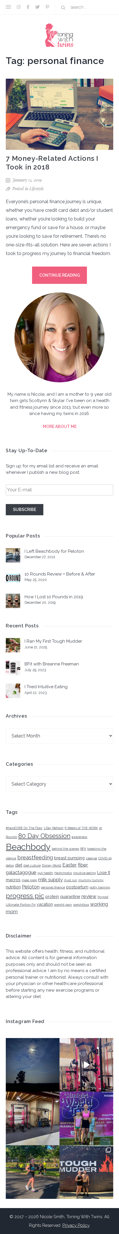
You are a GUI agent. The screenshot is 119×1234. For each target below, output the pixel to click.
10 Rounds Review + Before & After (60, 574)
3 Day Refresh (54, 828)
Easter (69, 865)
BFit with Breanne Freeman (52, 664)
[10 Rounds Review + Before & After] (13, 579)
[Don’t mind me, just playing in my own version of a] (86, 1065)
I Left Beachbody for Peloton (54, 551)
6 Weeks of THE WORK (81, 828)
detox (10, 865)
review (88, 896)
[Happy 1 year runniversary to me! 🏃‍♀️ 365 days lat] (33, 1172)
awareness (79, 837)
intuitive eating (84, 873)
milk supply (50, 879)
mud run (70, 880)
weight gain (63, 904)
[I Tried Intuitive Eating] (13, 692)
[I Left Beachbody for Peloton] (13, 556)
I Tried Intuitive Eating (46, 686)
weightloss (81, 904)
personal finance (53, 887)
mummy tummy (91, 880)
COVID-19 (104, 858)
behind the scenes (65, 848)
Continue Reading (59, 275)
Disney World (51, 865)
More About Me (60, 426)
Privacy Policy (75, 1225)
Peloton (31, 887)
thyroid (103, 897)
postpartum (77, 886)
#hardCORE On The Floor (24, 828)
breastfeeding (35, 857)
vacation (45, 904)
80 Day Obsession (44, 835)
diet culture (32, 865)
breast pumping (69, 857)
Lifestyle (36, 188)
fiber (83, 865)
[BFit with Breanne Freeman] (13, 669)
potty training (100, 887)
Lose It (103, 872)
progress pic (25, 895)
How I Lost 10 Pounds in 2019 (54, 596)
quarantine (70, 896)
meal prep (29, 880)
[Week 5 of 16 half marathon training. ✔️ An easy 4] (33, 1065)
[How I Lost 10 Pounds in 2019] (13, 602)
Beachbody (28, 847)
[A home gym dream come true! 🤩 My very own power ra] (33, 1118)
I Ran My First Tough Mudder (53, 641)
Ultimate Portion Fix (21, 904)
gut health (45, 873)
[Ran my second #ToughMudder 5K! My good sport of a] (86, 1172)
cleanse (91, 858)
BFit (83, 848)
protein (52, 896)
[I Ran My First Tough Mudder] (13, 646)
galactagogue (21, 872)
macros (13, 879)
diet (18, 865)
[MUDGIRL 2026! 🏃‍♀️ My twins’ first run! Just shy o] (86, 1118)
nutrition (13, 886)
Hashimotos (63, 873)
